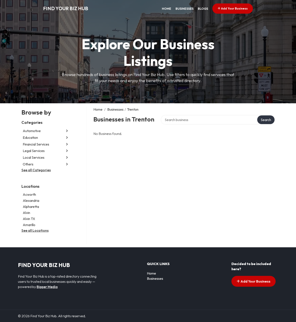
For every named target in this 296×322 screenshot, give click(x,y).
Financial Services (36, 144)
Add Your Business (234, 8)
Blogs (203, 9)
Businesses (185, 9)
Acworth (29, 194)
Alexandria (31, 200)
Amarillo (29, 225)
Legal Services (34, 151)
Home (166, 9)
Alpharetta (31, 206)
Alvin (26, 212)
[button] (67, 131)
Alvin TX (29, 219)
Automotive (32, 131)
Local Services (33, 157)
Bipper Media (47, 287)
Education (30, 137)
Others (28, 164)
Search (266, 120)
